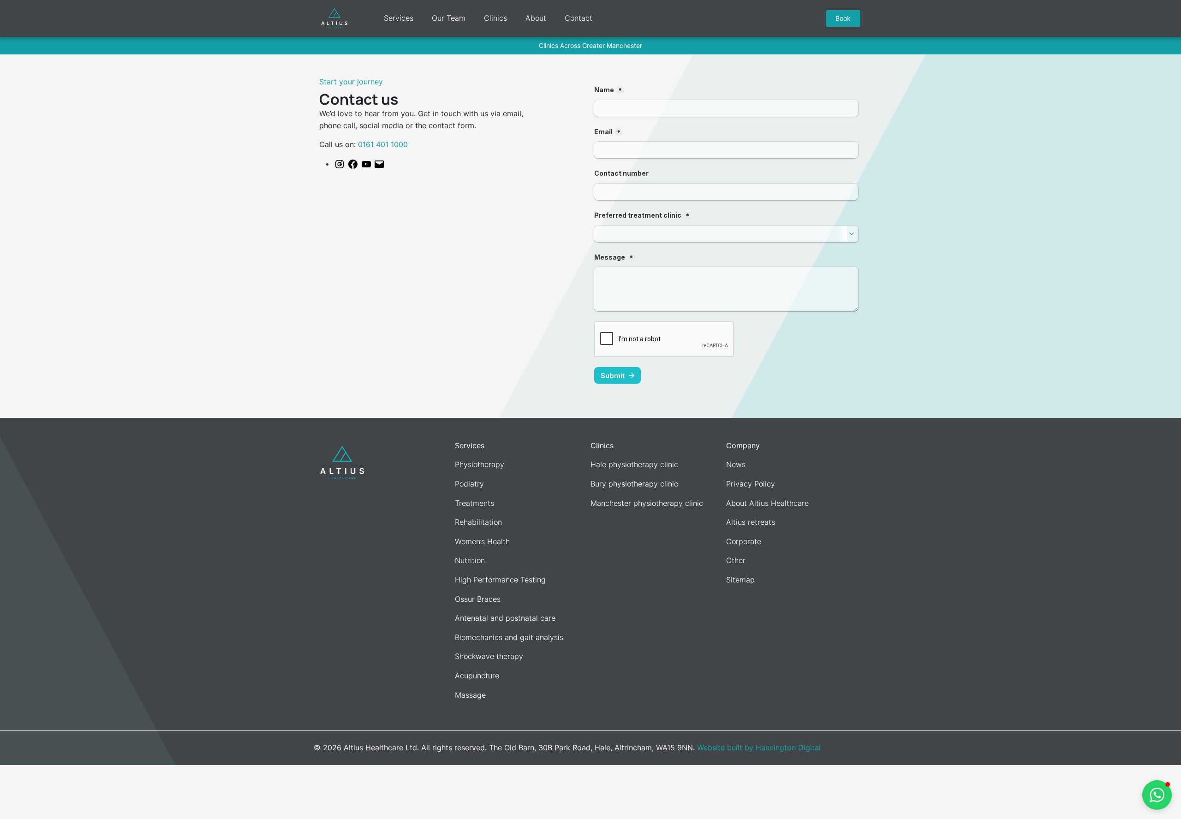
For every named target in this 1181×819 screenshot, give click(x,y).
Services (398, 18)
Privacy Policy (750, 483)
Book (843, 18)
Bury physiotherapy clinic (634, 483)
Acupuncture (477, 675)
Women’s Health (482, 541)
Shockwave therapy (489, 656)
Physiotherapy (479, 464)
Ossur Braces (478, 599)
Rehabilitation (478, 522)
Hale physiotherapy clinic (634, 464)
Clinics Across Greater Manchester (590, 45)
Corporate (743, 541)
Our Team (448, 18)
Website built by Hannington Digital (759, 747)
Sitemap (740, 579)
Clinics (495, 18)
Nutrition (470, 560)
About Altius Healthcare (767, 503)
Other (736, 560)
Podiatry (469, 483)
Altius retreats (750, 522)
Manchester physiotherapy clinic (646, 503)
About (535, 18)
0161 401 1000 (383, 144)
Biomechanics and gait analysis (509, 637)
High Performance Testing (500, 579)
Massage (470, 695)
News (736, 464)
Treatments (474, 503)
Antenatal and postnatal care (505, 618)
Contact (578, 18)
